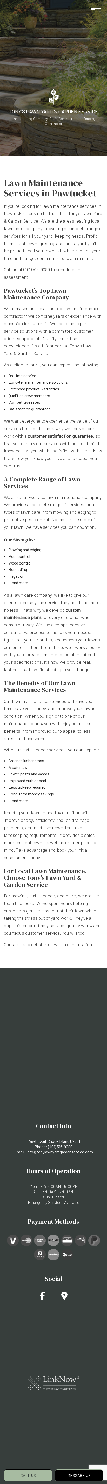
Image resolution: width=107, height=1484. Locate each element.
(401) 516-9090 (60, 1146)
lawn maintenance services (69, 206)
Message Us (79, 1475)
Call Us (28, 1475)
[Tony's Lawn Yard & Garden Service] (54, 96)
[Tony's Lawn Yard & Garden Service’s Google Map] (64, 1297)
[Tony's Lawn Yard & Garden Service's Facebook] (42, 1297)
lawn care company (23, 228)
